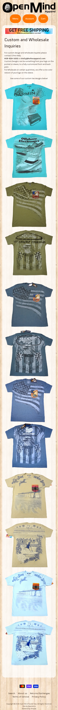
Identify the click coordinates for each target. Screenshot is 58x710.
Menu (15, 18)
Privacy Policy (39, 696)
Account (29, 18)
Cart (43, 18)
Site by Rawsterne (29, 706)
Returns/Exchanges (40, 693)
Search (11, 693)
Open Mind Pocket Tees (28, 704)
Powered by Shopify (29, 709)
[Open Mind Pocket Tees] (29, 11)
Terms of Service (20, 696)
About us (22, 693)
